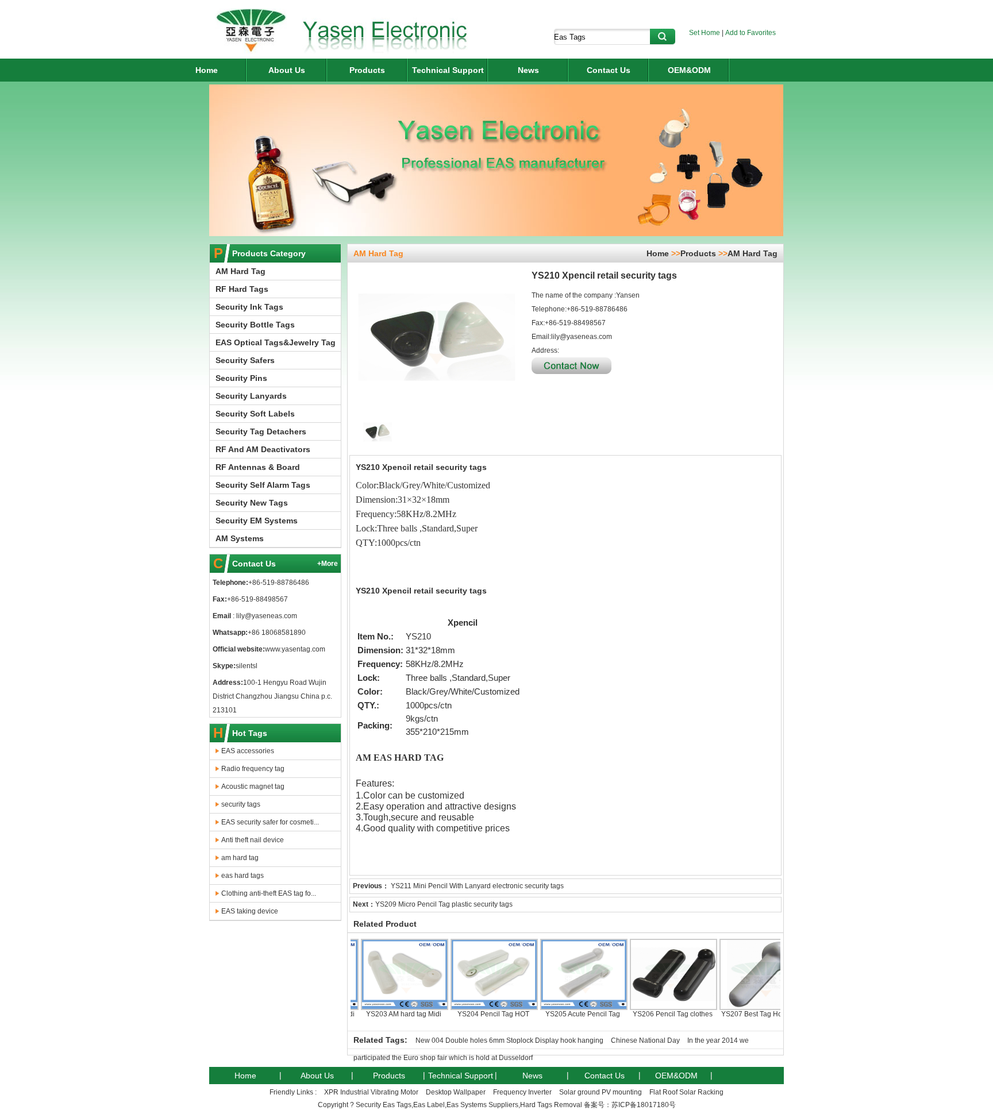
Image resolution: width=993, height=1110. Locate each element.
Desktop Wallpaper (456, 1092)
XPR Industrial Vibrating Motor (371, 1092)
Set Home (704, 33)
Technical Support (448, 70)
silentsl (246, 666)
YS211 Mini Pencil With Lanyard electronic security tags (477, 886)
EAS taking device (249, 911)
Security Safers (245, 360)
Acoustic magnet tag (252, 787)
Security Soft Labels (255, 413)
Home (206, 70)
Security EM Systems (256, 520)
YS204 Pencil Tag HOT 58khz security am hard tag (474, 1018)
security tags (240, 804)
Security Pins (241, 378)
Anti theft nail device (252, 840)
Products (367, 70)
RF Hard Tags (241, 289)
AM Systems (239, 538)
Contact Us (608, 70)
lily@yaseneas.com (265, 616)
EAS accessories (247, 751)
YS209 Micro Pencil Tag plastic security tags (444, 904)
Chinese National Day (645, 1040)
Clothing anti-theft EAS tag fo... (268, 893)
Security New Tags (251, 502)
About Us (286, 70)
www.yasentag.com (295, 649)
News (528, 70)
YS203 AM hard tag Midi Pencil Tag (384, 1018)
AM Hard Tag (240, 271)
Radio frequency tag (252, 769)
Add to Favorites (750, 33)
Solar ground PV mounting (600, 1092)
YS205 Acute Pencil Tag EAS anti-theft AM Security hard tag (564, 1022)
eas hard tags (242, 876)
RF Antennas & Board (257, 467)
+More (327, 564)
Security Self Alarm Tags (262, 485)
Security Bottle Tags (255, 324)
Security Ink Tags (249, 306)
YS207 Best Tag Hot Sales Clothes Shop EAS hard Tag (743, 1022)
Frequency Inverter (522, 1092)
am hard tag (240, 858)
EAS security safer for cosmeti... (270, 822)
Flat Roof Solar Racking (686, 1092)
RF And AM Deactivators (262, 449)
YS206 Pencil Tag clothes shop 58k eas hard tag (654, 1018)
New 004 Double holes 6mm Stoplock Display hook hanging (509, 1040)
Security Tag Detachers (260, 431)
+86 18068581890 (277, 633)
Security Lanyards (251, 395)
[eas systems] (251, 51)
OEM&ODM (689, 70)
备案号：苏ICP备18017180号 (630, 1105)
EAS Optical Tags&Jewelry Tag (275, 342)
